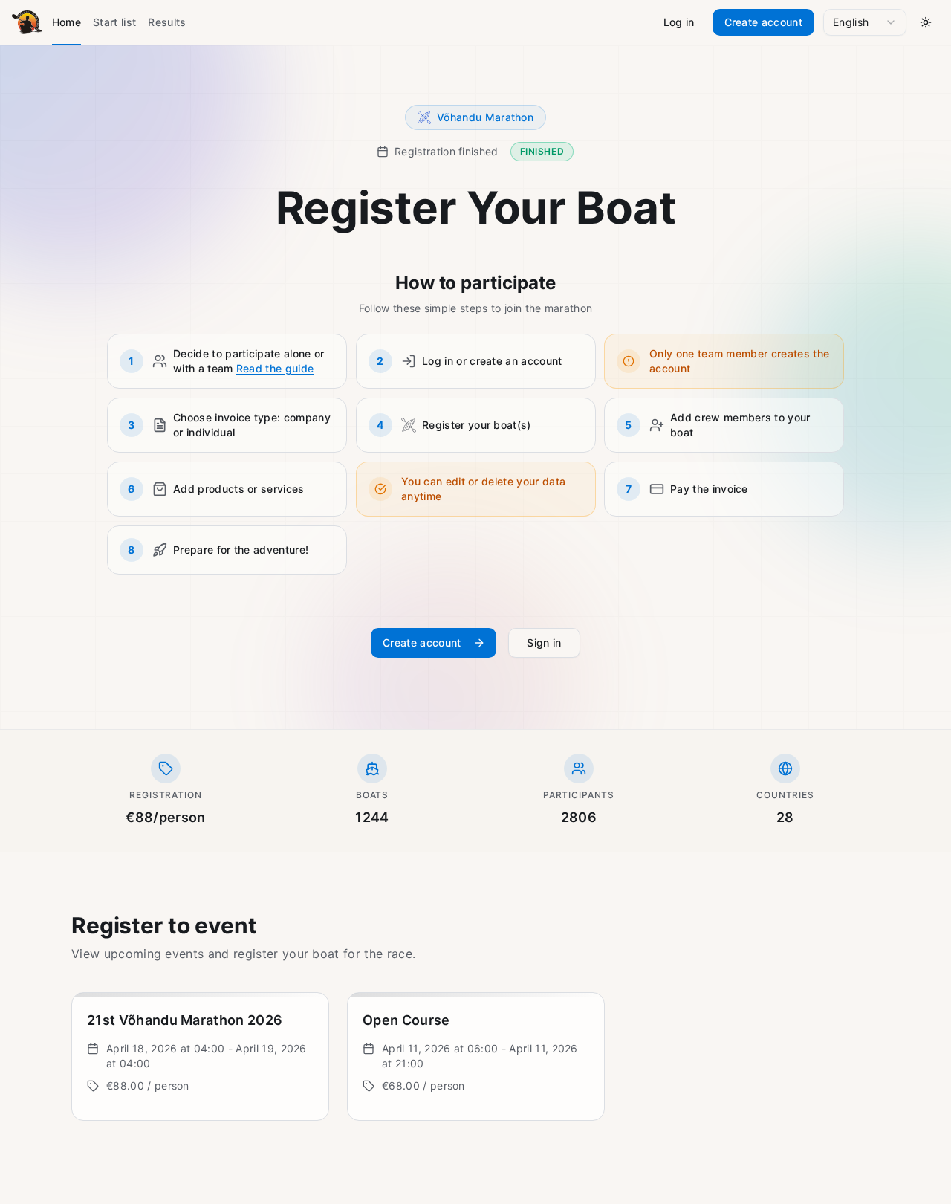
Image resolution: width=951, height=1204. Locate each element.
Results (167, 22)
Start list (114, 22)
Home (66, 22)
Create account (763, 22)
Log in (679, 22)
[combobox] (864, 22)
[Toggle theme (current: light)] (925, 22)
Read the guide (275, 368)
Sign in (545, 642)
